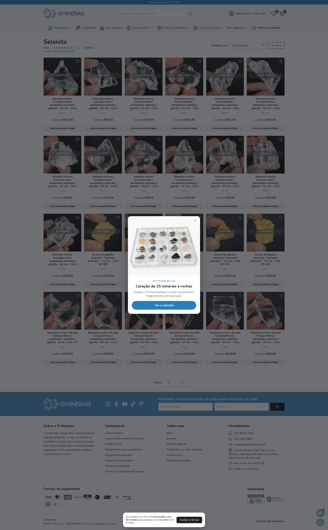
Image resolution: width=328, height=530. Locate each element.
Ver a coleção (164, 305)
